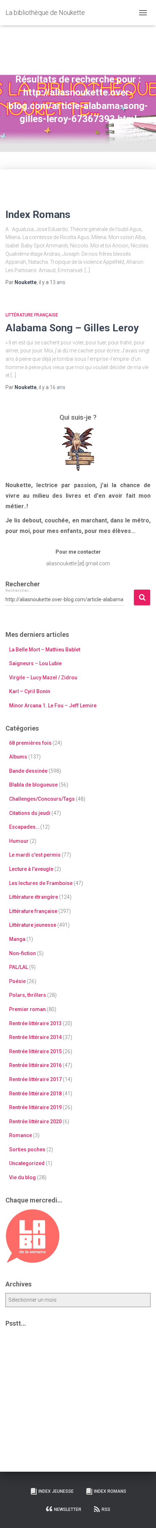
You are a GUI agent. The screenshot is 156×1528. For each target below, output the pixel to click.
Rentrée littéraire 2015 (35, 1051)
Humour (19, 841)
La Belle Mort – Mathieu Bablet (44, 649)
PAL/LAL (18, 967)
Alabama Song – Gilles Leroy (72, 328)
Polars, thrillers (27, 995)
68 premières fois (30, 743)
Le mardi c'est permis (35, 855)
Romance (20, 1135)
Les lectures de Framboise (41, 883)
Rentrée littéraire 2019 (35, 1107)
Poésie (17, 981)
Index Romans (37, 215)
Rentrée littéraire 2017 (35, 1079)
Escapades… (24, 827)
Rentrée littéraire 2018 (35, 1093)
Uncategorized (27, 1163)
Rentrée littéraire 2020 (35, 1121)
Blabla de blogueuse (33, 785)
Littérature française (31, 315)
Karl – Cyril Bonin (29, 691)
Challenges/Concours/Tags (42, 799)
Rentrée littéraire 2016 (35, 1065)
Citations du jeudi (29, 813)
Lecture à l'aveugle (31, 869)
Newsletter (67, 1509)
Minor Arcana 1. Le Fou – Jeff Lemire (53, 705)
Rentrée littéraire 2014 (35, 1037)
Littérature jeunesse (32, 925)
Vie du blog (22, 1177)
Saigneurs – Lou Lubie (35, 663)
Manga (17, 939)
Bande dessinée (28, 771)
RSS (106, 1509)
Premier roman (27, 1009)
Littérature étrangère (33, 897)
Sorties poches (27, 1149)
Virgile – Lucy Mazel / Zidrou (43, 677)
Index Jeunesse (56, 1491)
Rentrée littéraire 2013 (35, 1023)
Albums (18, 757)
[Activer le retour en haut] (141, 1513)
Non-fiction (22, 953)
